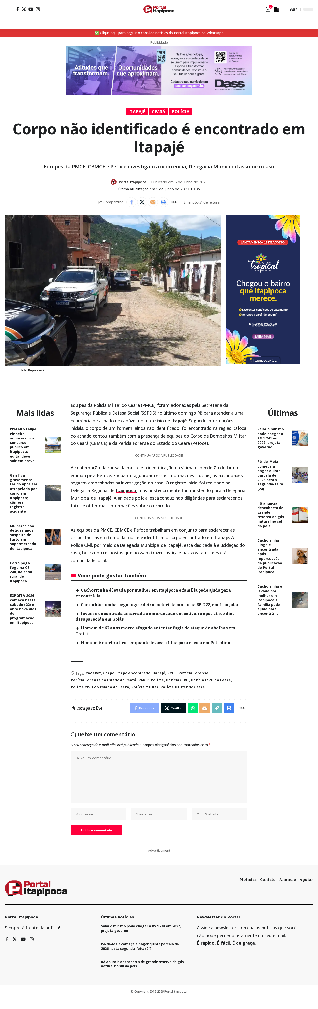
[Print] (163, 202)
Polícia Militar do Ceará (182, 687)
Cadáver (93, 673)
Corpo (108, 673)
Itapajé (136, 111)
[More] (174, 202)
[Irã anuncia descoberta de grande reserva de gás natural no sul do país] (300, 515)
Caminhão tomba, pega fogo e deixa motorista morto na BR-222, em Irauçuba (159, 604)
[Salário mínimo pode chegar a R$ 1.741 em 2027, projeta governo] (300, 438)
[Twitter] (23, 9)
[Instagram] (38, 9)
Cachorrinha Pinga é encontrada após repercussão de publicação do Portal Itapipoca (269, 556)
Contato (268, 879)
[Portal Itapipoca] (158, 9)
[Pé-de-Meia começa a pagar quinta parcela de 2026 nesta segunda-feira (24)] (300, 475)
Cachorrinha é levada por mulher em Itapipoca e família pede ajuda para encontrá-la (269, 600)
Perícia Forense (193, 673)
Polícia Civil (177, 680)
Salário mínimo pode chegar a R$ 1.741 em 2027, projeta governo (270, 438)
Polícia (181, 111)
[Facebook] (17, 9)
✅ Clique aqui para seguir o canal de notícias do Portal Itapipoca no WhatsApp (159, 32)
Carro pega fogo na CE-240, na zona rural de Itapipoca (21, 572)
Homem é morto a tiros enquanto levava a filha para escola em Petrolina (155, 642)
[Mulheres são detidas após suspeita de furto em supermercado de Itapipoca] (53, 537)
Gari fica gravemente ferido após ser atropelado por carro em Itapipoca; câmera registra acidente (23, 493)
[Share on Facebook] (131, 202)
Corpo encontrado (133, 673)
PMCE (143, 680)
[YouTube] (31, 9)
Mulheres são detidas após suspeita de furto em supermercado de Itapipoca (23, 537)
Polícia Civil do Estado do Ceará (100, 687)
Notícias (248, 879)
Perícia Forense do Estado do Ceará (103, 680)
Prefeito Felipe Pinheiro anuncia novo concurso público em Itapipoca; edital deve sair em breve (23, 445)
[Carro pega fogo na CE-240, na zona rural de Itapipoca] (53, 572)
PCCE (171, 673)
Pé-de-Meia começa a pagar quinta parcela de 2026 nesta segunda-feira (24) (270, 475)
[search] (283, 9)
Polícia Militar (145, 687)
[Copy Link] (217, 708)
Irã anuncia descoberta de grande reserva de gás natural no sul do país (270, 514)
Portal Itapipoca (132, 181)
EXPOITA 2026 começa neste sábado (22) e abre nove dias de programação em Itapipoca (23, 609)
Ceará (159, 111)
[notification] (276, 9)
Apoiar (306, 879)
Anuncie (287, 879)
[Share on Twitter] (142, 202)
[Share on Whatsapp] (193, 708)
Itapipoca (126, 490)
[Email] (153, 202)
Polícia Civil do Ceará (211, 680)
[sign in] (9, 9)
